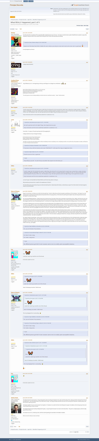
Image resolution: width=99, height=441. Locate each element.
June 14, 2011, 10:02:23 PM (27, 191)
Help (78, 439)
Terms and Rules (83, 439)
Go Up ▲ (88, 439)
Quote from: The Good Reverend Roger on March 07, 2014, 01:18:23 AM (38, 232)
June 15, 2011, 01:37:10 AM (27, 373)
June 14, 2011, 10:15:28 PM (27, 249)
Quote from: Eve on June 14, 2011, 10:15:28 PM (33, 276)
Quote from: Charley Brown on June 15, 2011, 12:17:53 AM (35, 295)
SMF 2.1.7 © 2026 (12, 439)
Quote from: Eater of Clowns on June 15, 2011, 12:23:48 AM (35, 342)
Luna (12, 119)
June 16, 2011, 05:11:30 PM (27, 397)
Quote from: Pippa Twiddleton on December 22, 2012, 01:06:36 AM (37, 226)
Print (87, 29)
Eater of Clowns (15, 191)
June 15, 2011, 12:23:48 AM (27, 292)
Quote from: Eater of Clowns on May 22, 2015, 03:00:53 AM (35, 42)
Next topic (86, 25)
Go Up (11, 426)
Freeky (13, 62)
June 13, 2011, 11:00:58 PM (27, 80)
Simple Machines (18, 439)
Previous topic (80, 25)
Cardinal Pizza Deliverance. (15, 81)
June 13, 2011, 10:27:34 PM (27, 32)
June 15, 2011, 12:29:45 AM (27, 340)
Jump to (71, 431)
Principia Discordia (16, 5)
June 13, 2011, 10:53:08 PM (27, 62)
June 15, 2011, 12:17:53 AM (27, 273)
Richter (13, 32)
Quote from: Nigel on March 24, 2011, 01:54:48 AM (34, 151)
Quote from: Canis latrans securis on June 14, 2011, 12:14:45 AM (36, 122)
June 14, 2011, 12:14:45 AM (27, 107)
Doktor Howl (14, 398)
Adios (12, 166)
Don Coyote (14, 107)
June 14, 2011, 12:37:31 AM (27, 119)
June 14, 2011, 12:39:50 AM (27, 165)
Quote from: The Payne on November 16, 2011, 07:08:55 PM (36, 145)
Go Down (12, 29)
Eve (12, 249)
